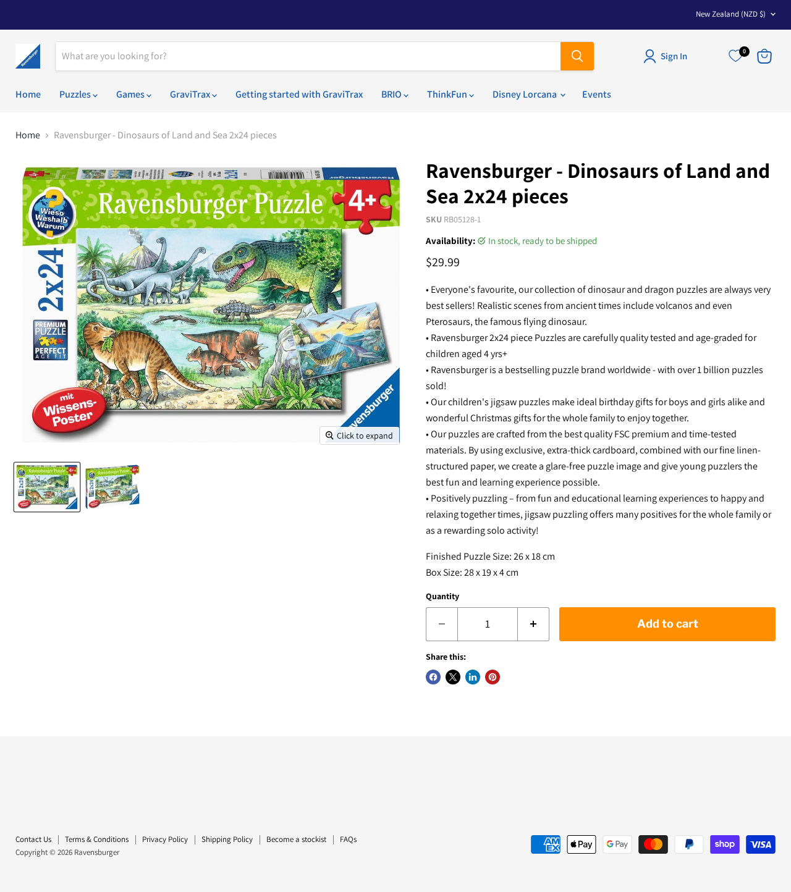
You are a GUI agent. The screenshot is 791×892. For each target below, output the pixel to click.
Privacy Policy (165, 839)
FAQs (348, 839)
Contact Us (33, 839)
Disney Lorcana (526, 94)
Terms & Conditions (97, 839)
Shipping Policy (227, 839)
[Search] (577, 56)
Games (131, 94)
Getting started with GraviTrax (299, 94)
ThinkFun (448, 94)
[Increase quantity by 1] (533, 624)
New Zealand (731, 14)
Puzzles (76, 94)
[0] (735, 56)
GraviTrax (191, 94)
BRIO (392, 94)
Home (28, 94)
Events (596, 94)
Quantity (442, 596)
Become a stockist (296, 839)
